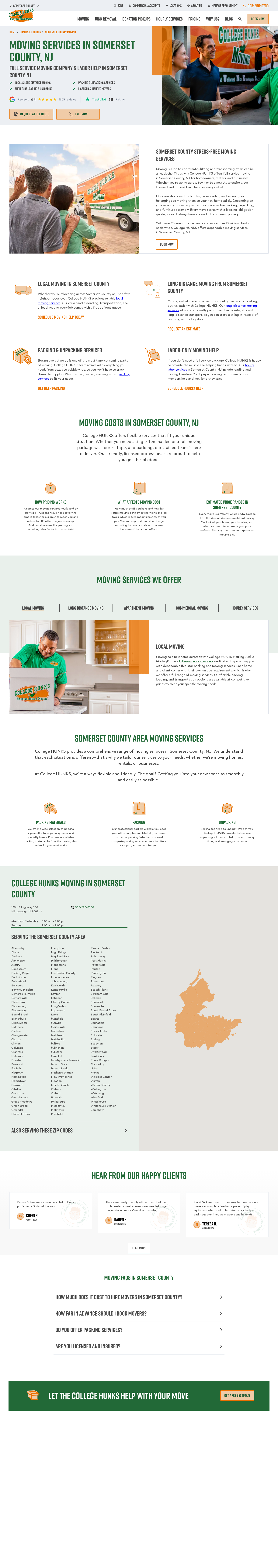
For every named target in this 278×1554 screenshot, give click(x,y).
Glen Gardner (19, 1097)
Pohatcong (98, 956)
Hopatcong (58, 965)
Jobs (120, 6)
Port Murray (98, 960)
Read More (139, 1248)
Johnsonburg (59, 981)
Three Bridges (100, 1060)
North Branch (60, 1085)
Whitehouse (98, 1101)
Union (94, 1068)
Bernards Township (23, 994)
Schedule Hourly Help (185, 388)
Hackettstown (20, 1114)
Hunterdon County (63, 973)
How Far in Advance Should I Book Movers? (101, 1313)
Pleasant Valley (100, 948)
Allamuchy (17, 948)
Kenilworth (58, 985)
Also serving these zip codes (42, 1130)
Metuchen (57, 1031)
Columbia (17, 1048)
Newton (56, 1081)
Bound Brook (19, 1014)
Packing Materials (51, 822)
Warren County (100, 1085)
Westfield (97, 1097)
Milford (56, 1043)
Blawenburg (18, 1006)
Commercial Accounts (146, 6)
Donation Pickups (136, 19)
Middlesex (57, 1035)
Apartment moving (139, 608)
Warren (95, 1081)
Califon (16, 1031)
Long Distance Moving (86, 608)
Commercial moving (192, 608)
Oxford (56, 1093)
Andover (16, 956)
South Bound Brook (103, 1010)
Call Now (81, 114)
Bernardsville (19, 998)
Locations (176, 6)
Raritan (95, 969)
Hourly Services (169, 19)
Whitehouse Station (103, 1106)
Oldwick (56, 1089)
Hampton (57, 948)
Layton (55, 994)
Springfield (97, 1023)
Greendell (17, 1110)
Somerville (97, 1006)
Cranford (17, 1052)
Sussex (95, 1048)
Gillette (16, 1089)
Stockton (97, 1043)
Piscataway (58, 1106)
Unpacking (227, 822)
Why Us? (212, 19)
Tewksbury (97, 1056)
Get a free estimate (237, 1395)
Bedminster (18, 977)
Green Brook (19, 1106)
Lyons (54, 1014)
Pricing (194, 19)
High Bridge (59, 952)
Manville (56, 1023)
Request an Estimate (184, 328)
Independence (60, 977)
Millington (57, 1048)
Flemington (18, 1077)
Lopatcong (58, 1010)
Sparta (95, 1019)
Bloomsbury (19, 1010)
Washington (98, 1089)
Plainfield (57, 1114)
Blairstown (18, 1002)
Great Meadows (21, 1101)
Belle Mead (18, 981)
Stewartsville (99, 1031)
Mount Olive (59, 1064)
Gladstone (18, 1093)
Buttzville (17, 1027)
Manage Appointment (225, 6)
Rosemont (97, 981)
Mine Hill (56, 1056)
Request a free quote (34, 114)
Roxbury (96, 985)
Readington (98, 973)
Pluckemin (97, 952)
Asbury (15, 965)
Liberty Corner (60, 1002)
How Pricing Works (50, 502)
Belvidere (17, 985)
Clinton (16, 1043)
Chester (16, 1039)
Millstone (57, 1052)
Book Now (258, 18)
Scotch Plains (99, 990)
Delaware (17, 1056)
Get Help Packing (51, 388)
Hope (54, 969)
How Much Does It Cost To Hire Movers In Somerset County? (118, 1297)
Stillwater (97, 1035)
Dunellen (16, 1060)
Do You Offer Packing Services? (88, 1330)
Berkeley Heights (22, 990)
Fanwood (17, 1064)
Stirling (95, 1039)
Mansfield (57, 1019)
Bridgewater (19, 1023)
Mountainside (59, 1068)
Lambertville (59, 990)
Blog (229, 19)
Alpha (15, 952)
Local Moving (33, 608)
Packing (139, 822)
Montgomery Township (66, 1060)
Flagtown (17, 1072)
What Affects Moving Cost (139, 502)
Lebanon (56, 998)
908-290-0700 (258, 5)
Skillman (96, 998)
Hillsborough (59, 960)
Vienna (95, 1072)
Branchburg (18, 1019)
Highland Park (60, 956)
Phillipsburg (58, 1101)
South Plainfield (101, 1014)
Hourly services (245, 608)
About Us (196, 6)
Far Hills (16, 1068)
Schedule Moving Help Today (61, 317)
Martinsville (58, 1027)
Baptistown (18, 969)
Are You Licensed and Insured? (87, 1346)
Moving (83, 19)
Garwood (17, 1085)
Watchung (97, 1093)
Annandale (18, 960)
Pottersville (98, 965)
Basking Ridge (20, 973)
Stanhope (97, 1027)
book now (167, 244)
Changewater (20, 1035)
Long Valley (58, 1006)
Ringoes (96, 977)
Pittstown (57, 1110)
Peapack (56, 1097)
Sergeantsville (99, 994)
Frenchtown (18, 1081)
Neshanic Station (62, 1072)
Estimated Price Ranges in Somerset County (227, 504)
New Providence (61, 1077)
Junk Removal (106, 19)
